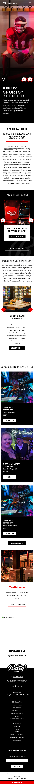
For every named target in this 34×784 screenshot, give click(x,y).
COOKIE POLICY (17, 710)
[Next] (31, 220)
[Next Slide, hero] (30, 79)
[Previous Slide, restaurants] (3, 310)
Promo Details (16, 236)
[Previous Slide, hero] (24, 79)
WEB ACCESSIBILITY (17, 713)
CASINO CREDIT (17, 743)
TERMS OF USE (17, 708)
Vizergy (23, 778)
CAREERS (17, 726)
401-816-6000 (20, 604)
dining (5, 173)
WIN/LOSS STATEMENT (17, 734)
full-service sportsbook (11, 170)
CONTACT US (17, 740)
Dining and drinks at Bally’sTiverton (14, 265)
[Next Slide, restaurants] (30, 310)
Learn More (16, 348)
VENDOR (17, 716)
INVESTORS (17, 732)
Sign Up (17, 766)
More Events (16, 543)
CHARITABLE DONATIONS (17, 719)
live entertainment (14, 173)
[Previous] (3, 220)
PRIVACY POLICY (17, 705)
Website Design (13, 778)
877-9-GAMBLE (25, 695)
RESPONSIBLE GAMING (17, 737)
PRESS (17, 729)
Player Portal (17, 783)
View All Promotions (16, 249)
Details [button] (9, 420)
